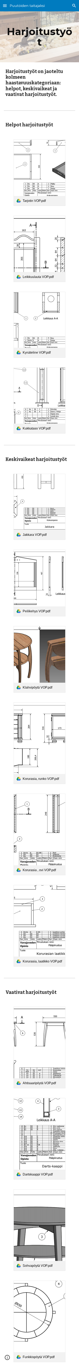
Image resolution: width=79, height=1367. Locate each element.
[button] (5, 5)
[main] (39, 37)
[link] (40, 172)
